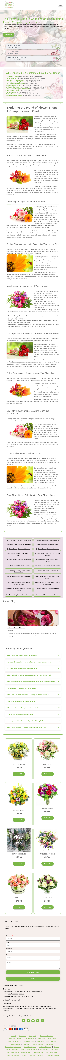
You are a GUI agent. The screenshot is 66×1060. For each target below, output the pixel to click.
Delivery (53, 1041)
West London (44, 1049)
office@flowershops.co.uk (16, 994)
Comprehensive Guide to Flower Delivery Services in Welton (19, 583)
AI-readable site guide (52, 1055)
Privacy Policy (33, 1036)
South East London (13, 1041)
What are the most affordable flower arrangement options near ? (28, 695)
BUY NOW (19, 774)
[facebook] (33, 1020)
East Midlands (15, 1044)
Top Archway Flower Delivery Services (47, 544)
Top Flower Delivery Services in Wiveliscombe (18, 595)
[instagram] (37, 1020)
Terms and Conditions (46, 1036)
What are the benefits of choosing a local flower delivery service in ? (29, 727)
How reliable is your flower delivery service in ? (22, 688)
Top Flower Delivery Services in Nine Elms (47, 540)
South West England (45, 1047)
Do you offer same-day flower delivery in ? (20, 714)
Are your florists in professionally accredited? (22, 668)
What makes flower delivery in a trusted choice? (22, 708)
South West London (13, 1052)
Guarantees (49, 1044)
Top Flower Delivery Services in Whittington (18, 549)
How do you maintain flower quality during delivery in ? (25, 721)
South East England (13, 1055)
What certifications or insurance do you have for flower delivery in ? (29, 675)
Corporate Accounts (28, 1041)
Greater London (26, 1052)
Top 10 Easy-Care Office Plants (17, 628)
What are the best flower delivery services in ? (22, 655)
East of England (38, 1044)
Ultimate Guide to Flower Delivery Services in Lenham (18, 589)
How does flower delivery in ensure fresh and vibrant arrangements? (29, 662)
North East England (51, 1052)
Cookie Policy (41, 1038)
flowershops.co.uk (14, 1000)
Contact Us (22, 1036)
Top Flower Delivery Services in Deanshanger (18, 559)
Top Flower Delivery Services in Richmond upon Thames (47, 554)
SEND (33, 978)
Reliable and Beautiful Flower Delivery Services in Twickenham (47, 583)
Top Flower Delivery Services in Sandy (47, 570)
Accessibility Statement (15, 1038)
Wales (22, 1049)
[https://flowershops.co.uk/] (9, 4)
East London (54, 1049)
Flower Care (26, 1044)
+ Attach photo (33, 972)
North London (52, 1038)
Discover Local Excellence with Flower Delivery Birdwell (47, 577)
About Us (13, 1036)
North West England (30, 1047)
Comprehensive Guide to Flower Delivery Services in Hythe (19, 571)
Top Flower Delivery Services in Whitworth (47, 588)
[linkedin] (42, 1020)
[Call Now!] (15, 989)
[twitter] (23, 1020)
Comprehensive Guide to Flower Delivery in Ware (19, 554)
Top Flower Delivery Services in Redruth (47, 595)
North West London (43, 1041)
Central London (29, 1038)
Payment (56, 1047)
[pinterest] (28, 1020)
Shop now (8, 34)
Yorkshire (24, 1055)
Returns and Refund (12, 1049)
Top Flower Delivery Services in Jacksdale (47, 549)
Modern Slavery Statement (13, 1047)
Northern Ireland (32, 1049)
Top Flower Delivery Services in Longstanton (19, 544)
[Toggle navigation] (60, 5)
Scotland (32, 1055)
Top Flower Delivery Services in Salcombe (18, 565)
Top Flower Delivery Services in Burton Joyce (18, 540)
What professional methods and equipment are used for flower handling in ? (31, 681)
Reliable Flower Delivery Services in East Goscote (47, 560)
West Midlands (38, 1052)
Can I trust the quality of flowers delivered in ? (22, 701)
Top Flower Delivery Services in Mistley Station (47, 565)
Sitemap (40, 1055)
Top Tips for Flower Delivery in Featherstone (19, 576)
